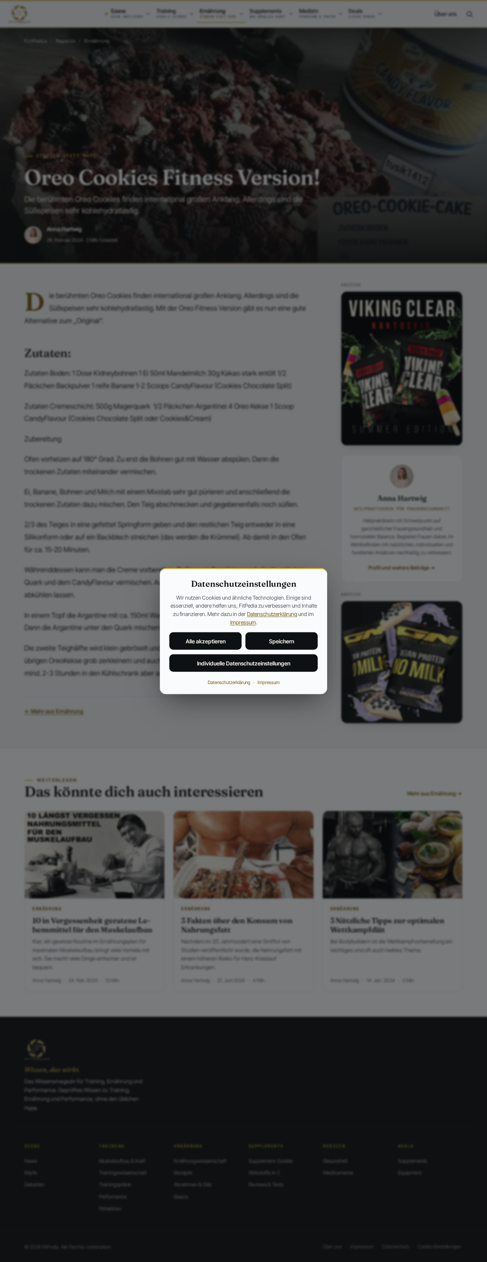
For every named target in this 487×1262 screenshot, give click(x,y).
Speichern (281, 641)
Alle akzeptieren (206, 641)
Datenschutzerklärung (272, 614)
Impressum (243, 622)
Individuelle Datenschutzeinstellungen (243, 663)
